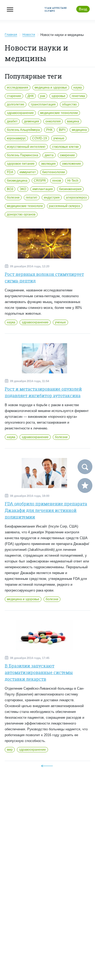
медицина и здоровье (51, 87)
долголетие (15, 104)
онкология (53, 121)
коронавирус (16, 138)
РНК (49, 130)
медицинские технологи (25, 206)
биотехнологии (53, 172)
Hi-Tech (72, 180)
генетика (78, 96)
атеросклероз (76, 197)
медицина (79, 130)
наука (77, 87)
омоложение (71, 164)
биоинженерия (70, 189)
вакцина (73, 121)
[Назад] (47, 765)
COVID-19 (39, 138)
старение (14, 96)
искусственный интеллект (26, 147)
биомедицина (17, 180)
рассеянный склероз (64, 206)
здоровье (58, 96)
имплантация (42, 189)
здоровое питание (21, 164)
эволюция (48, 164)
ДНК (30, 96)
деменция (31, 121)
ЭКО (23, 189)
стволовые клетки (65, 147)
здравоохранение (20, 113)
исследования (17, 87)
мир (10, 750)
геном (56, 180)
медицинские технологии (59, 113)
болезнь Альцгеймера (23, 130)
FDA (10, 172)
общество (69, 104)
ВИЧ (62, 130)
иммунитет (28, 172)
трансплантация (43, 104)
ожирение (67, 155)
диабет (12, 121)
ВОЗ (10, 189)
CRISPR (40, 180)
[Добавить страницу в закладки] (85, 485)
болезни (13, 197)
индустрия (52, 197)
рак (42, 96)
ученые (58, 138)
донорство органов (21, 214)
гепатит (31, 197)
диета (49, 155)
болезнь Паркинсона (22, 155)
